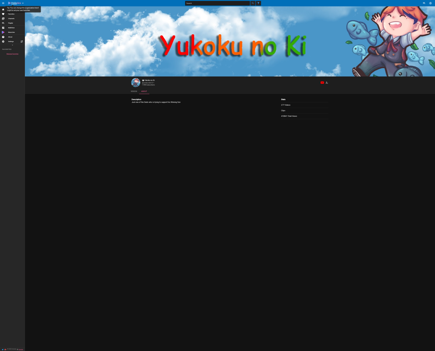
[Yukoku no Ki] (135, 82)
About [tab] (144, 91)
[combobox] (217, 3)
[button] (21, 41)
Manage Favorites (12, 54)
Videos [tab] (134, 91)
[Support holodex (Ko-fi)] (5, 349)
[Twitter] (3, 349)
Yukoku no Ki (149, 80)
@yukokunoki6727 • (148, 83)
